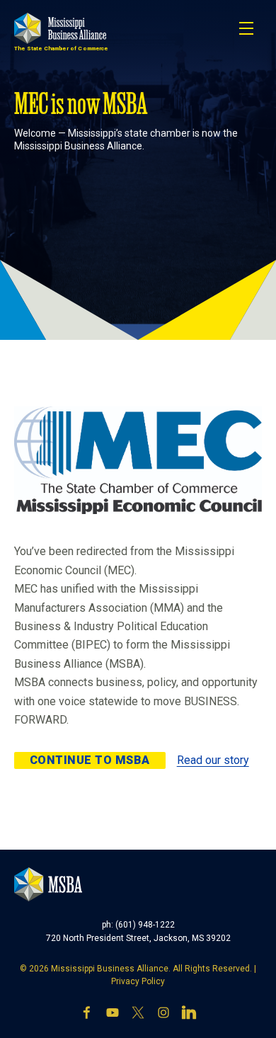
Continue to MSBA (90, 760)
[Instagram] (163, 1012)
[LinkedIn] (189, 1012)
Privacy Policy (138, 981)
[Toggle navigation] (246, 28)
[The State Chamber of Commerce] (60, 28)
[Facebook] (87, 1012)
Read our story (213, 760)
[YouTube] (112, 1012)
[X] (138, 1012)
